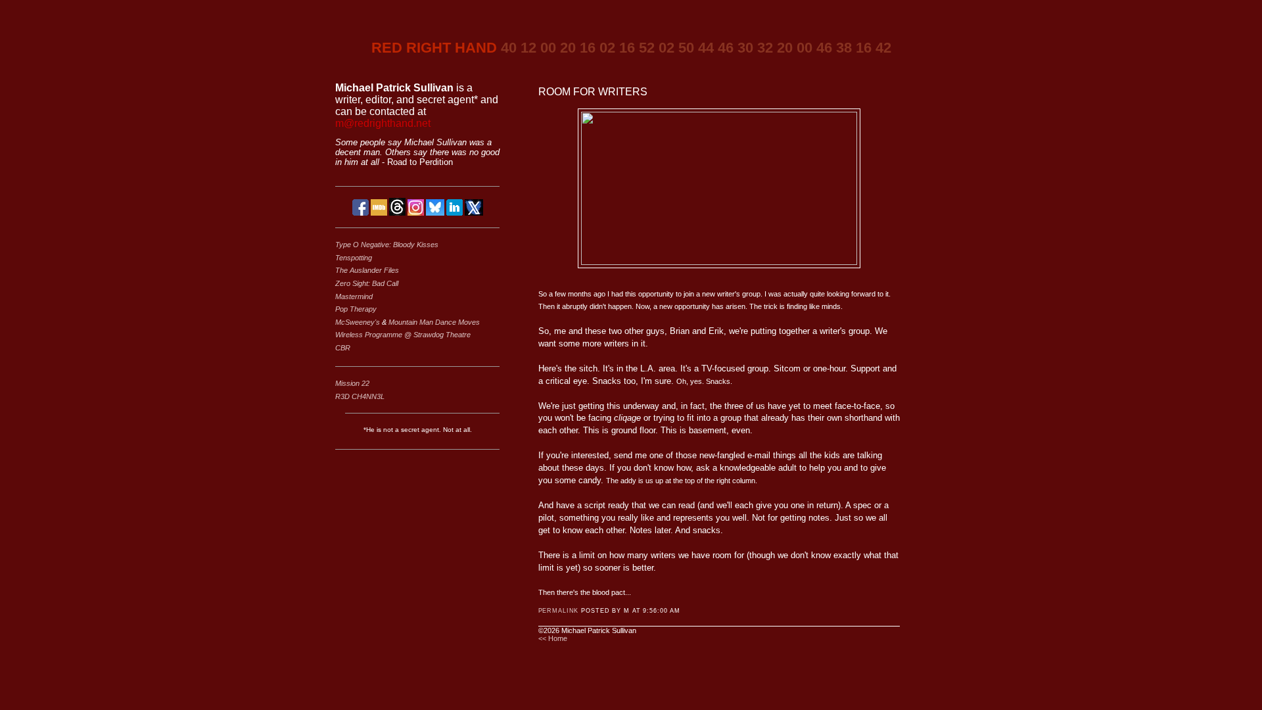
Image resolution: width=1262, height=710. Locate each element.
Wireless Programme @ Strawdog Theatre (403, 335)
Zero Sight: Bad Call (366, 283)
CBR (342, 348)
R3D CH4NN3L (360, 396)
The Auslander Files (367, 270)
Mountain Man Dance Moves (434, 322)
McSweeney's (358, 322)
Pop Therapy (356, 309)
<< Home (552, 638)
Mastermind (354, 296)
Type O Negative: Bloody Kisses (386, 244)
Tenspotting (353, 258)
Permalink (558, 610)
